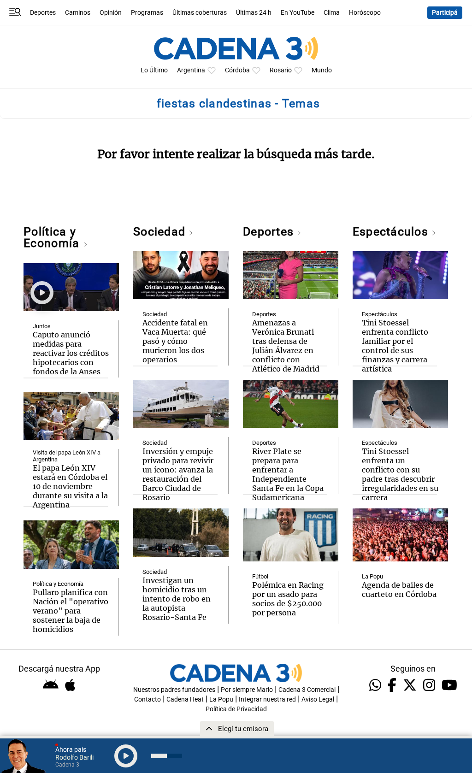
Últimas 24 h (253, 13)
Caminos (77, 13)
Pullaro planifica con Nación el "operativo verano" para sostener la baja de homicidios (70, 611)
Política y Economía (53, 237)
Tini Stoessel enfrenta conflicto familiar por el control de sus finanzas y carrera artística (395, 345)
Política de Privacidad (236, 709)
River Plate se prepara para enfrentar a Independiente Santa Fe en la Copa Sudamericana (288, 474)
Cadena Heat (185, 699)
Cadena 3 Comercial (307, 690)
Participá (445, 13)
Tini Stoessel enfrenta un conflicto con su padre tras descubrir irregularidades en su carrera (400, 474)
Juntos (42, 326)
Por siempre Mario (247, 690)
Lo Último (154, 70)
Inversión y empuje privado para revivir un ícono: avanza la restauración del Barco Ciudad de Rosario (177, 474)
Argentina (191, 70)
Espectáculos (392, 231)
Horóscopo (365, 13)
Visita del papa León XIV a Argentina (66, 456)
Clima (332, 13)
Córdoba (237, 70)
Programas (147, 13)
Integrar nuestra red (267, 699)
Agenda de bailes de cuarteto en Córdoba (399, 589)
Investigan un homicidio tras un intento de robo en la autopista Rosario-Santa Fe (176, 599)
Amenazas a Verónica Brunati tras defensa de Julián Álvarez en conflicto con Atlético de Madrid (285, 345)
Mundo (322, 70)
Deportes (43, 13)
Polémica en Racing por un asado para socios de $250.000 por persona (288, 598)
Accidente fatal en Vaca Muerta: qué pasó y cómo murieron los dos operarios (175, 341)
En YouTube (297, 13)
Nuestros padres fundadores (174, 690)
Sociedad (161, 231)
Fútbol (260, 576)
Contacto (147, 699)
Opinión (111, 13)
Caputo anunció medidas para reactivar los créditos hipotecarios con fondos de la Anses (71, 353)
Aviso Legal (317, 699)
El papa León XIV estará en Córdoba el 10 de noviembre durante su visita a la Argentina (70, 486)
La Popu (372, 576)
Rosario (281, 70)
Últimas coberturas (199, 13)
